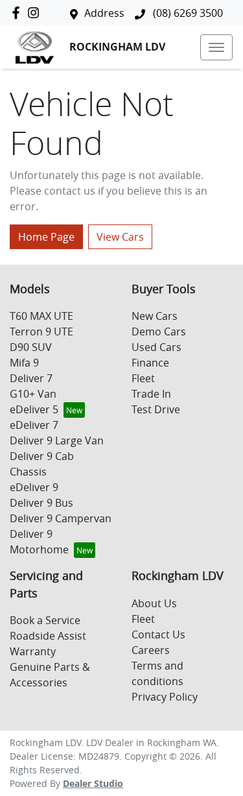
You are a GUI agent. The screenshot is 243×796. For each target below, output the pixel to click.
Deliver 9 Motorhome (39, 542)
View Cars (120, 237)
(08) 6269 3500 (186, 13)
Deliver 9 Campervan (60, 518)
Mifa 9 (24, 363)
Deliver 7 (31, 378)
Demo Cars (159, 331)
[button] (216, 47)
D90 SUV (31, 347)
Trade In (151, 394)
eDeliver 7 (34, 425)
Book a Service (45, 620)
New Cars (155, 316)
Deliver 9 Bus (41, 503)
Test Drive (156, 409)
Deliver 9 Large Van (57, 440)
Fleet (143, 378)
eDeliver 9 (34, 487)
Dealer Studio (93, 783)
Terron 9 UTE (41, 331)
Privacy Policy (165, 697)
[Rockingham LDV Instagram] (36, 12)
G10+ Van (33, 394)
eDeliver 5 (34, 409)
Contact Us (158, 634)
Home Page (46, 237)
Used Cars (156, 347)
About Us (154, 603)
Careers (151, 650)
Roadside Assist (48, 636)
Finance (150, 363)
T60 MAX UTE (41, 316)
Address (104, 13)
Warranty (33, 651)
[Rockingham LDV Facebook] (18, 12)
